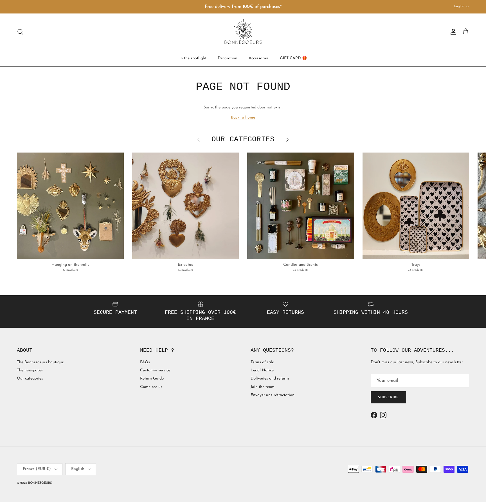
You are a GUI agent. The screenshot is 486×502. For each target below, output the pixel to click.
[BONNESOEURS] (243, 31)
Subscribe (388, 397)
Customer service (155, 370)
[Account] (452, 31)
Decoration (227, 58)
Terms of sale (262, 362)
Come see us (151, 387)
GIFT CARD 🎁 (293, 58)
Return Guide (152, 378)
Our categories (30, 378)
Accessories (259, 58)
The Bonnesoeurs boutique (40, 362)
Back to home (243, 117)
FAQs (145, 362)
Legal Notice (262, 370)
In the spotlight (192, 58)
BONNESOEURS (40, 483)
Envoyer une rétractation (272, 395)
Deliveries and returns (270, 378)
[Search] (20, 31)
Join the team (262, 387)
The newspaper (30, 370)
